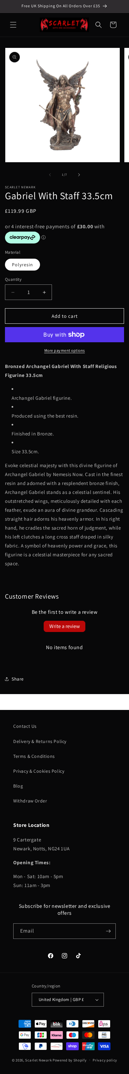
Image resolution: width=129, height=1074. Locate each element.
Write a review (64, 626)
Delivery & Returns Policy (39, 741)
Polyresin (22, 265)
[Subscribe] (108, 931)
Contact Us (25, 726)
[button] (13, 25)
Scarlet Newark (38, 1059)
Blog (18, 786)
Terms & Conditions (34, 756)
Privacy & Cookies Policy (38, 771)
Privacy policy (105, 1060)
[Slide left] (50, 174)
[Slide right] (79, 174)
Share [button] (18, 679)
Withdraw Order (30, 801)
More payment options (64, 350)
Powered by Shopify (70, 1059)
